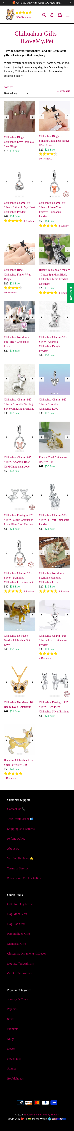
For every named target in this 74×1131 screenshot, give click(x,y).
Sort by (8, 87)
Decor (11, 1048)
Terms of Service (18, 868)
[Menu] (68, 14)
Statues (11, 1068)
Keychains (14, 1058)
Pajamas (12, 1009)
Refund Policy (16, 838)
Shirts (11, 1019)
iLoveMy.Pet (30, 1114)
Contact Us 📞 (16, 809)
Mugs (10, 1039)
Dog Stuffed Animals (20, 963)
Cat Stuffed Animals (20, 973)
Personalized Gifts (19, 933)
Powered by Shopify (48, 1114)
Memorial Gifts (17, 943)
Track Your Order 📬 (20, 818)
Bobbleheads (15, 1078)
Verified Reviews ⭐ (20, 858)
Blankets (12, 1029)
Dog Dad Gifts (16, 924)
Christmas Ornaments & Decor (26, 953)
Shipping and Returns (21, 828)
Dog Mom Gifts (17, 914)
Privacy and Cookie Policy (24, 878)
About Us (13, 848)
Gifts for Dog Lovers (20, 904)
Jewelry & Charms (19, 999)
